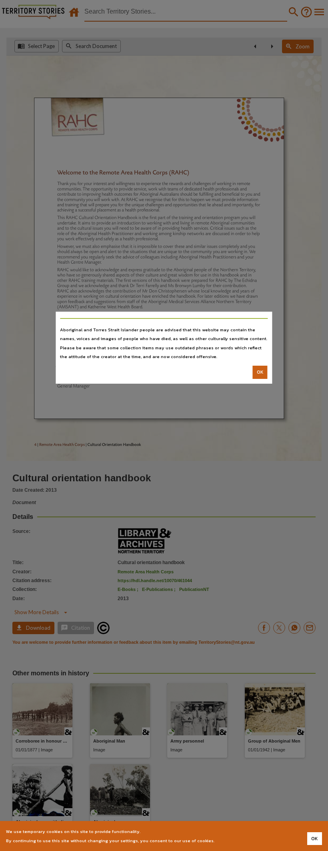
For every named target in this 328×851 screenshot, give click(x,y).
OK (260, 372)
